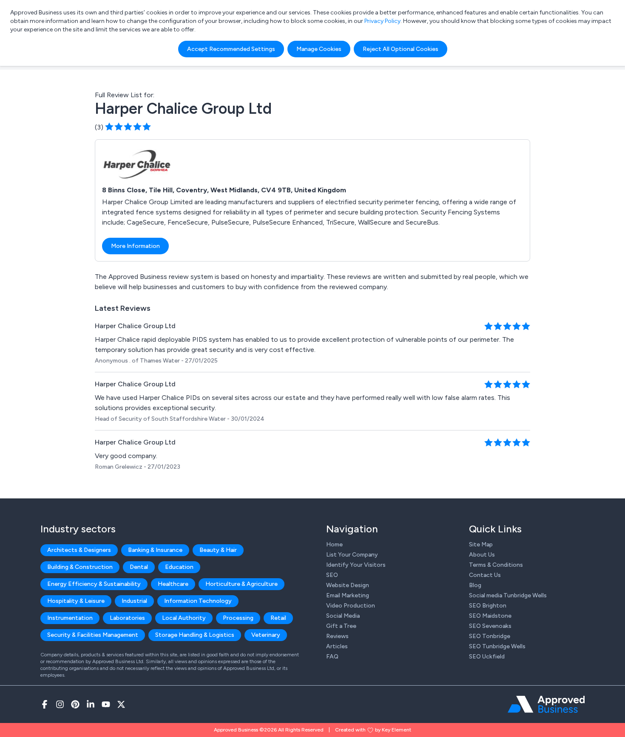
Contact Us (485, 575)
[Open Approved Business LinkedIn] (90, 704)
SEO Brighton (487, 605)
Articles (337, 646)
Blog (475, 585)
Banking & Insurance (155, 550)
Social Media (343, 615)
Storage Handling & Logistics (194, 635)
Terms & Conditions (496, 564)
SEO (332, 575)
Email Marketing (347, 595)
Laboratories (127, 618)
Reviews (337, 636)
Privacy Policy (382, 21)
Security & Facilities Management (92, 635)
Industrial (134, 601)
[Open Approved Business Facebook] (44, 704)
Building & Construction (80, 567)
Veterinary (265, 635)
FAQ (332, 656)
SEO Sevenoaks (490, 626)
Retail (278, 618)
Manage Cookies (318, 49)
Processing (238, 618)
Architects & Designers (79, 550)
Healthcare (173, 584)
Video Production (350, 605)
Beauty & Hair (218, 550)
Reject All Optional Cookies (400, 49)
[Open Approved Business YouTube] (106, 704)
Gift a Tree (341, 626)
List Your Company (352, 554)
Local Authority (184, 618)
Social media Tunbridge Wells (508, 595)
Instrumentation (70, 618)
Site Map (481, 544)
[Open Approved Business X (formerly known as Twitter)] (121, 704)
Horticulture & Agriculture (241, 584)
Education (179, 567)
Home (334, 544)
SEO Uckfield (487, 656)
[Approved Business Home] (546, 704)
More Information (135, 246)
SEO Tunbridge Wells (497, 646)
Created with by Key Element (373, 730)
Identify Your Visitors (356, 564)
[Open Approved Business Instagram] (60, 704)
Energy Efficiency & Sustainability (94, 584)
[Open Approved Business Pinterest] (75, 704)
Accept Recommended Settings (231, 49)
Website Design (347, 585)
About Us (482, 554)
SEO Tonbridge (489, 636)
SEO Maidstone (490, 615)
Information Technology (198, 601)
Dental (139, 567)
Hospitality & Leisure (76, 601)
